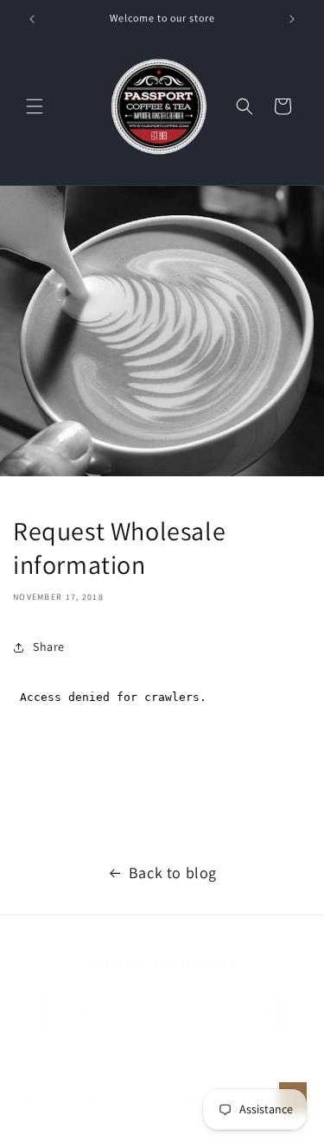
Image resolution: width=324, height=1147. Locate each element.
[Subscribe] (261, 1011)
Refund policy (103, 1101)
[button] (35, 106)
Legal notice (159, 1127)
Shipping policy (80, 1127)
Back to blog (173, 873)
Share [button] (49, 646)
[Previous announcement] (32, 19)
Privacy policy (181, 1101)
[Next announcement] (292, 19)
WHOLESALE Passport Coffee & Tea (153, 1080)
